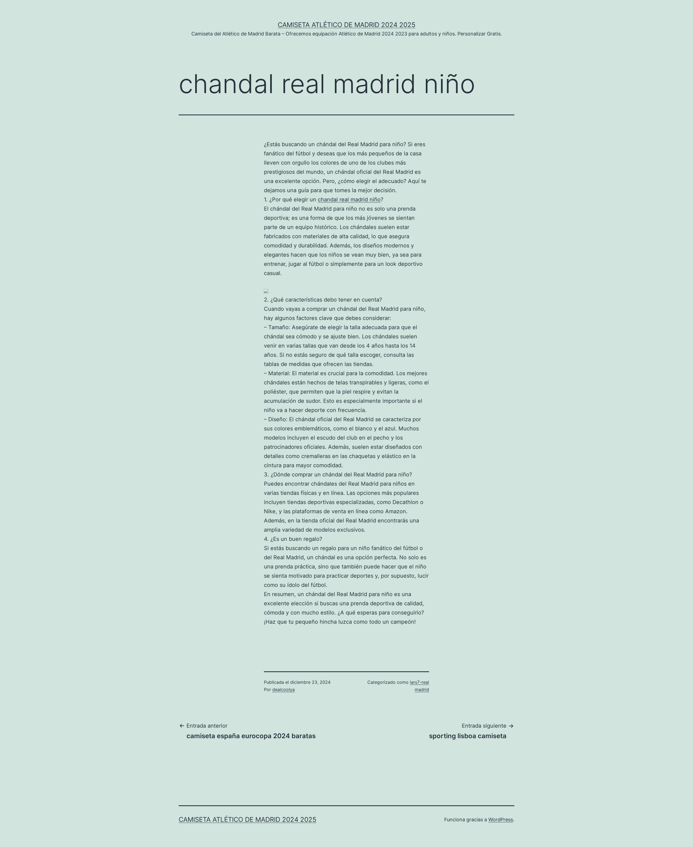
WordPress (500, 819)
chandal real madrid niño (349, 199)
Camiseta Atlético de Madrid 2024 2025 (347, 25)
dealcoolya (283, 689)
